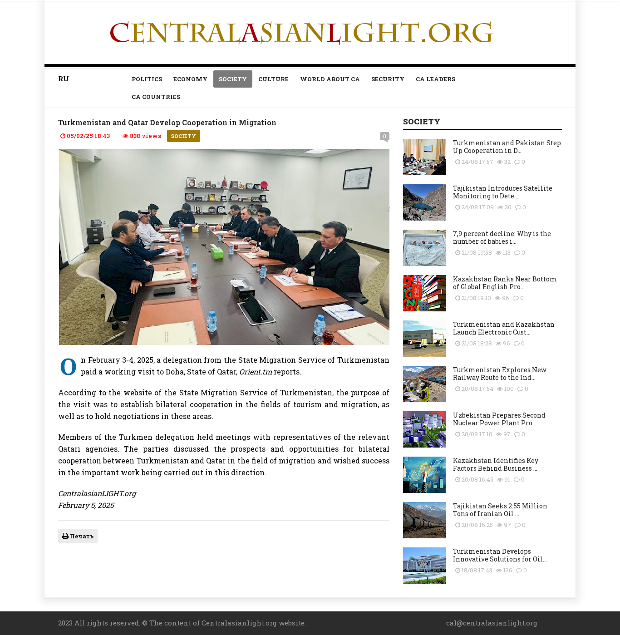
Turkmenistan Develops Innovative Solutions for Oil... (500, 555)
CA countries (156, 97)
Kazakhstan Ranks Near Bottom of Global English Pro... (505, 283)
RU (63, 78)
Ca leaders (435, 79)
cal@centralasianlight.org (491, 622)
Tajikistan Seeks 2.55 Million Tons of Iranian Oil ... (500, 510)
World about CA (330, 79)
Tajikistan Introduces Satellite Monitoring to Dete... (502, 192)
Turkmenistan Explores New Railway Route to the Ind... (499, 373)
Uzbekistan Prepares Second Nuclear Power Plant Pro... (499, 419)
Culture (273, 79)
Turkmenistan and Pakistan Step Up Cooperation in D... (507, 146)
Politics (147, 79)
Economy (190, 79)
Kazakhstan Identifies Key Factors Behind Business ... (495, 464)
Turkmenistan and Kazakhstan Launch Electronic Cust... (504, 328)
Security (387, 79)
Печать (81, 536)
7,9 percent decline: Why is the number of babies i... (502, 237)
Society (233, 79)
